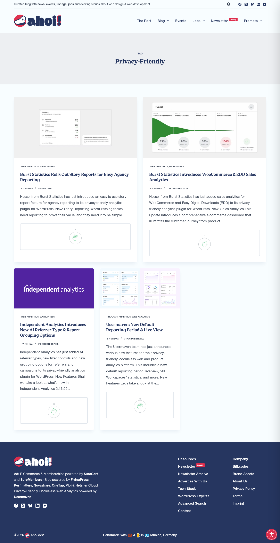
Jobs (196, 20)
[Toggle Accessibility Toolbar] (271, 534)
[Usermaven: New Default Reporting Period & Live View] (140, 288)
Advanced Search (192, 503)
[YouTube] (264, 4)
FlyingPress (80, 479)
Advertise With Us (192, 481)
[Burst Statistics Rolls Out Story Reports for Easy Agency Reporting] (75, 127)
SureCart (91, 473)
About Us (240, 481)
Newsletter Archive (193, 473)
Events (180, 20)
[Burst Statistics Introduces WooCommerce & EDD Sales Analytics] (204, 127)
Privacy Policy (244, 488)
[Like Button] (75, 238)
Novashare (42, 485)
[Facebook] (239, 4)
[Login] (228, 4)
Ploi (69, 485)
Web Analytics (30, 166)
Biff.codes (241, 466)
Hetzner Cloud (86, 485)
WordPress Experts (193, 496)
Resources (187, 459)
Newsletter (224, 20)
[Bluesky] (252, 4)
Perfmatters (23, 485)
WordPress (47, 166)
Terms (237, 496)
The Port (144, 20)
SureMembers (31, 479)
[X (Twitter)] (246, 4)
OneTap (58, 485)
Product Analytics (119, 316)
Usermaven (22, 496)
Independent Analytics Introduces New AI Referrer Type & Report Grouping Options (53, 330)
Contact (184, 510)
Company (240, 459)
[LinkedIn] (258, 4)
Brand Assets (243, 473)
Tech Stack (187, 488)
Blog (161, 20)
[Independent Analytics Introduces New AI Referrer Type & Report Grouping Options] (54, 288)
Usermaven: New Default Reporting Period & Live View (134, 327)
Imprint (238, 503)
